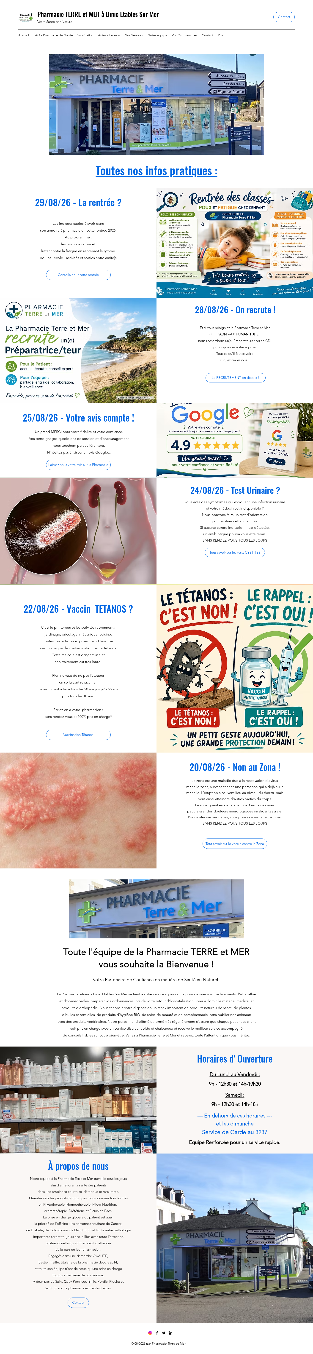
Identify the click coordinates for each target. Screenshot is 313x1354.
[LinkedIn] (170, 1333)
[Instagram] (150, 1333)
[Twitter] (164, 1333)
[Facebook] (157, 1333)
